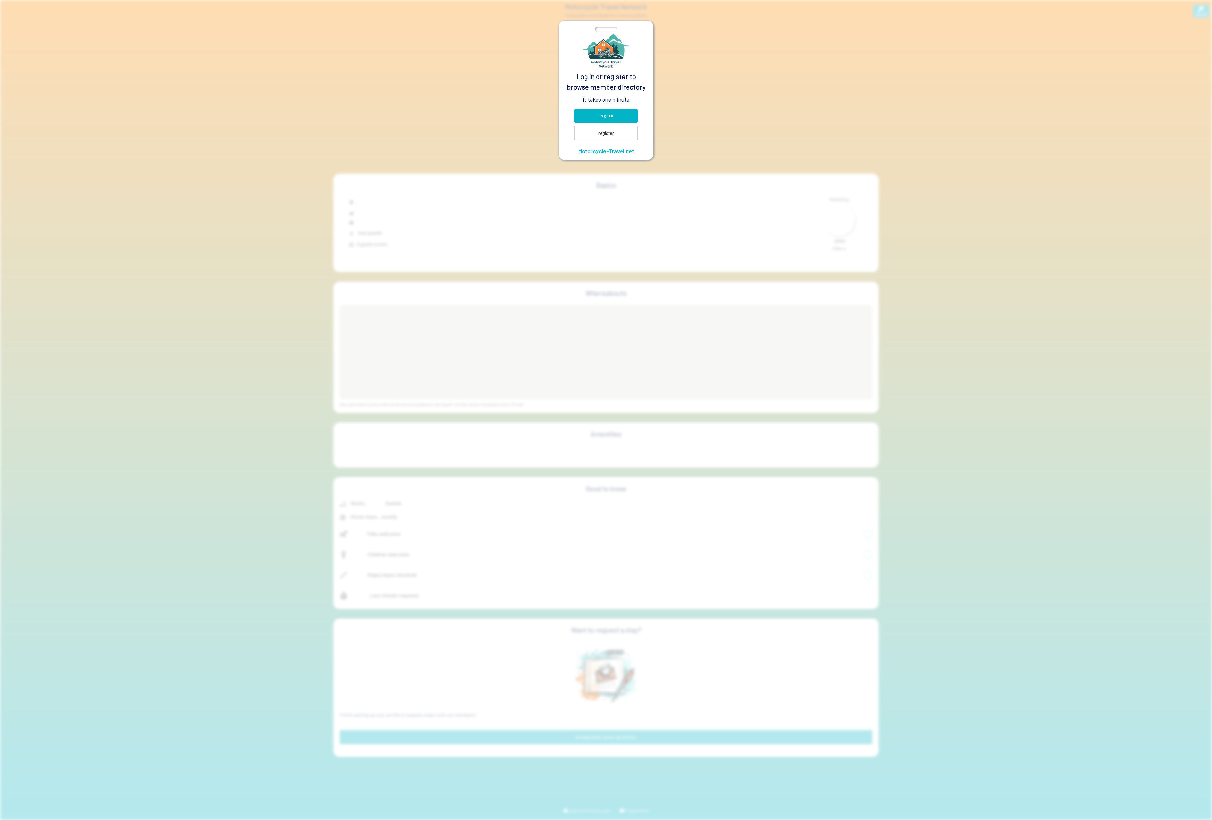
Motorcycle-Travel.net (606, 151)
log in (606, 115)
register (606, 133)
